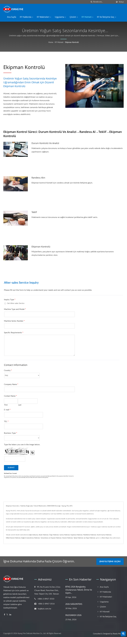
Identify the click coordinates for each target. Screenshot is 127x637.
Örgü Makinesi (54, 535)
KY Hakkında (26, 17)
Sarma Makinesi (65, 535)
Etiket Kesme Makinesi (13, 538)
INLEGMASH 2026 (73, 615)
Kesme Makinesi (67, 538)
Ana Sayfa (11, 17)
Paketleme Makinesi (89, 535)
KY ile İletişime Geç (106, 17)
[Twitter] (7, 614)
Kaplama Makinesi (76, 535)
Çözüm (73, 17)
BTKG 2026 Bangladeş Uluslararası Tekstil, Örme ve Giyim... (78, 589)
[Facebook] (4, 614)
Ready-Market (118, 634)
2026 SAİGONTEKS (73, 604)
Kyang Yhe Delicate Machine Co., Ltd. (32, 633)
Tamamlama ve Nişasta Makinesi (51, 538)
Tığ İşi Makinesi (78, 538)
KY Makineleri (43, 17)
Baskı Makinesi (43, 535)
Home (50, 42)
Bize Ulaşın (105, 538)
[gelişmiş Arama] (123, 633)
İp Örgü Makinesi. (90, 538)
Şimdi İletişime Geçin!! (110, 561)
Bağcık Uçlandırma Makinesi (30, 538)
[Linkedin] (10, 614)
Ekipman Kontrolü (72, 42)
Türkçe (121, 2)
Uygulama (60, 17)
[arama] (91, 2)
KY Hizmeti (87, 17)
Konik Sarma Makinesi (104, 535)
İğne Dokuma (33, 535)
